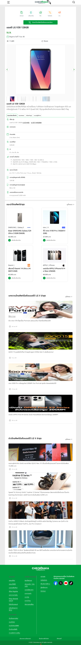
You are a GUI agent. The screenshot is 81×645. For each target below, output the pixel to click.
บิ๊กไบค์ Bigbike (13, 591)
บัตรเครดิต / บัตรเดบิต (29, 585)
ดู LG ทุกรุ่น (26, 123)
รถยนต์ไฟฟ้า (12, 584)
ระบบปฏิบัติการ (37, 115)
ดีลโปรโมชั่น (44, 580)
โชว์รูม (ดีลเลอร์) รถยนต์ (13, 600)
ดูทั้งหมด (70, 204)
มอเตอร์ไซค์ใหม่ (13, 588)
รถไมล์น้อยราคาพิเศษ (13, 609)
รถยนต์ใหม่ (12, 581)
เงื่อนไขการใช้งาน (45, 584)
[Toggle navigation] (8, 2)
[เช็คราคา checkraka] (42, 2)
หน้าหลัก (43, 577)
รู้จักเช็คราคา (44, 588)
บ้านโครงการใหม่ (13, 618)
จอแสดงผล (21, 115)
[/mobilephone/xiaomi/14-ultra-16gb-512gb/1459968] (19, 255)
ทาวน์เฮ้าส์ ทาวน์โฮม (14, 633)
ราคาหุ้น (27, 597)
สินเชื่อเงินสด (28, 581)
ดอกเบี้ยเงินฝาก (29, 590)
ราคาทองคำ (28, 593)
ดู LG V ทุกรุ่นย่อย (36, 123)
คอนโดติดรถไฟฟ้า (14, 626)
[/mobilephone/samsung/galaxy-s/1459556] (19, 217)
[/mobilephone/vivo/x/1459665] (54, 217)
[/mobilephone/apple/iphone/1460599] (54, 255)
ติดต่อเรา (43, 591)
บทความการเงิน (13, 595)
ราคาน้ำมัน (28, 601)
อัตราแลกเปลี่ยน (29, 604)
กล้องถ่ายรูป (29, 115)
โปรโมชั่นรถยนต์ (13, 604)
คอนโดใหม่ (12, 622)
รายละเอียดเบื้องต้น (12, 115)
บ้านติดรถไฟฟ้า (13, 629)
